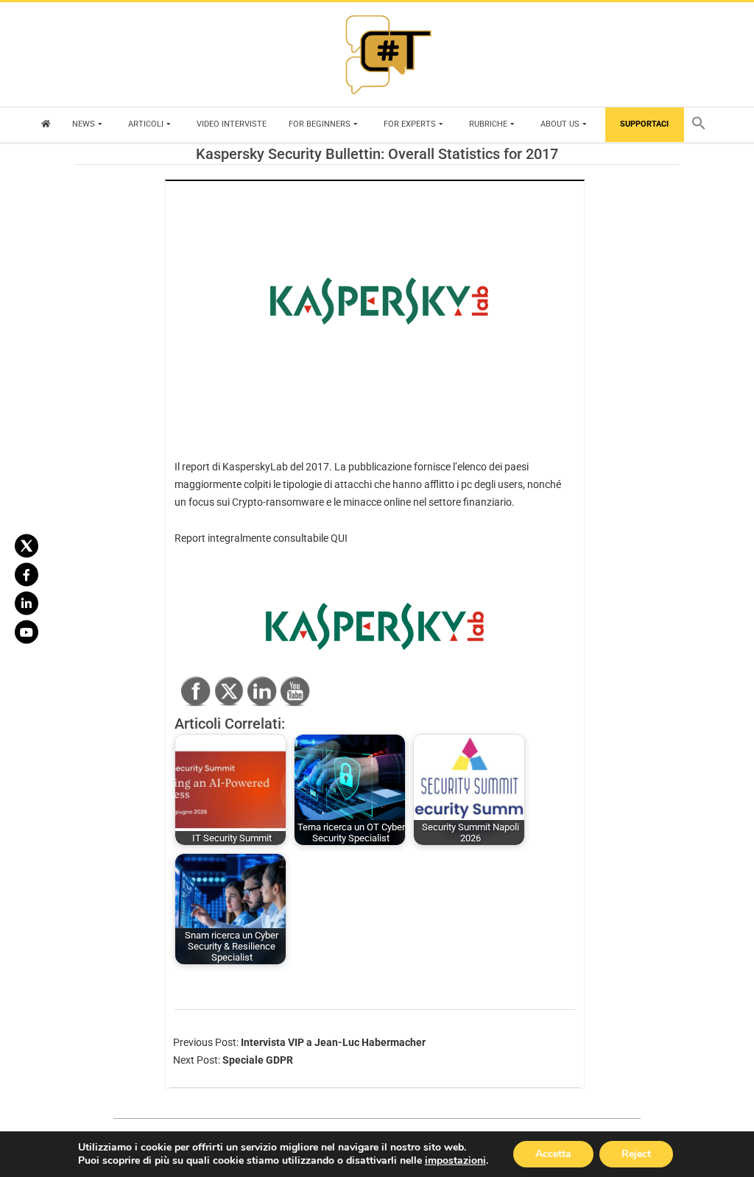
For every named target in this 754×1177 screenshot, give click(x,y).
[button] (702, 124)
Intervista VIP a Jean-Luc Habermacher (333, 1042)
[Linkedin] (26, 603)
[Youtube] (26, 631)
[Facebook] (26, 574)
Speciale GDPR (257, 1060)
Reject (636, 1154)
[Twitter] (26, 545)
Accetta (553, 1154)
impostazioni (455, 1160)
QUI (339, 538)
